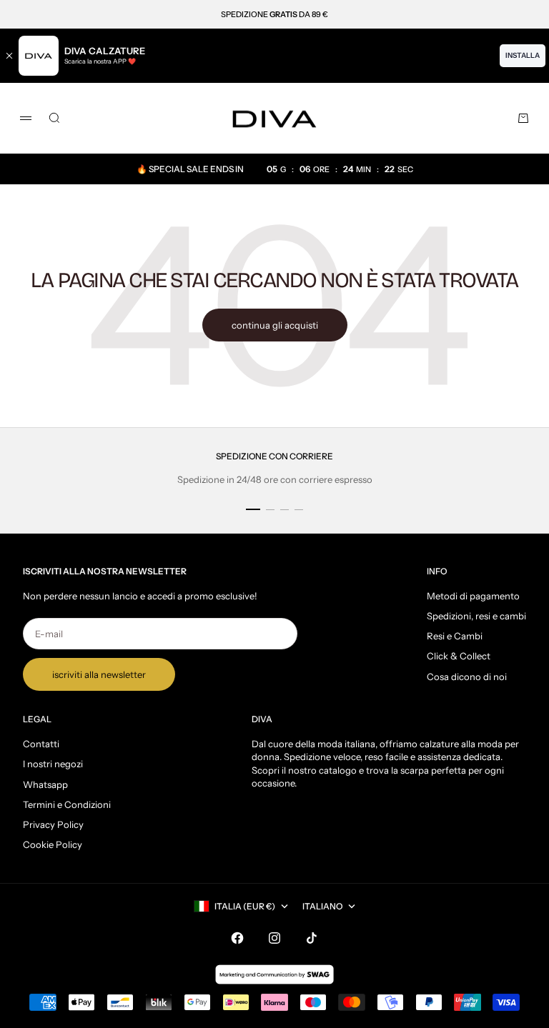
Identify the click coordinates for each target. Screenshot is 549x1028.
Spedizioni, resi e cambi (476, 616)
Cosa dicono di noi (467, 676)
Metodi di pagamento (473, 596)
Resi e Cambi (455, 636)
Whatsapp (45, 784)
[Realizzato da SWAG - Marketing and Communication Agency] (274, 974)
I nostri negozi (53, 763)
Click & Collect (458, 656)
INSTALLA (522, 55)
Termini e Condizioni (67, 804)
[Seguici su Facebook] (237, 938)
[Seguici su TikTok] (312, 938)
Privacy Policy (53, 824)
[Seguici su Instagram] (274, 938)
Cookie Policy (52, 844)
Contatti (41, 743)
